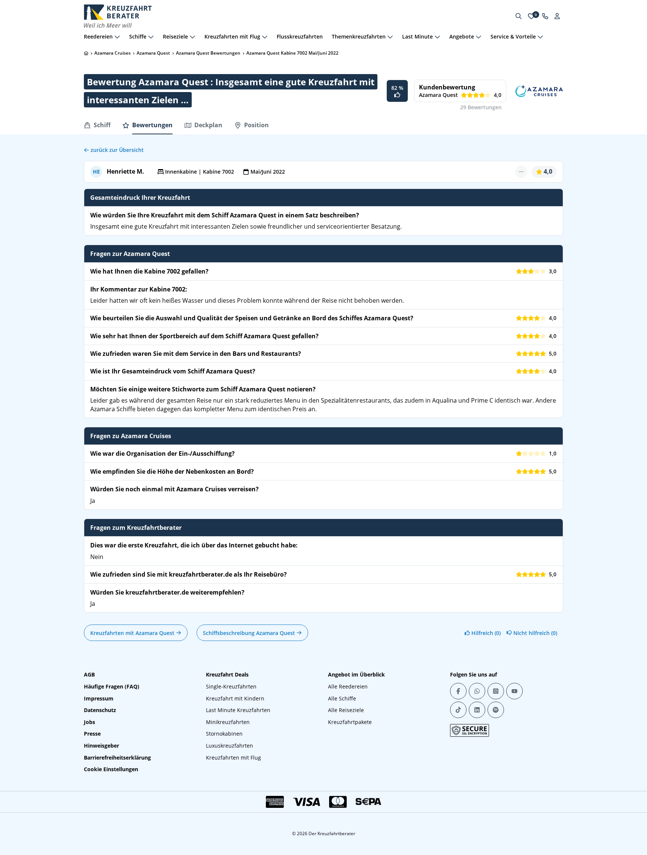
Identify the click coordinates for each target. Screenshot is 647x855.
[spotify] (495, 710)
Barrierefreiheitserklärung (117, 757)
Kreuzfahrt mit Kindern (235, 698)
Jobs (89, 722)
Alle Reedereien (348, 686)
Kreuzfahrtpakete (350, 722)
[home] (86, 53)
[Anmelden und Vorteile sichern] (557, 16)
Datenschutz (100, 710)
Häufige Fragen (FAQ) (111, 686)
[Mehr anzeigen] (117, 37)
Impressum (98, 698)
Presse (92, 733)
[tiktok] (458, 710)
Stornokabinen (224, 733)
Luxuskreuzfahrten (229, 745)
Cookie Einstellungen (111, 769)
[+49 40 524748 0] (545, 16)
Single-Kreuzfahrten (231, 686)
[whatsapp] (477, 691)
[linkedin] (477, 710)
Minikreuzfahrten (228, 722)
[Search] (518, 16)
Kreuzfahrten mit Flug (233, 757)
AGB (89, 674)
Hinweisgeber (101, 745)
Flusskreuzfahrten (300, 36)
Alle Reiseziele (346, 710)
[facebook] (458, 691)
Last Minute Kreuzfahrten (238, 710)
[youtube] (514, 691)
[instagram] (495, 691)
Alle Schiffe (342, 698)
